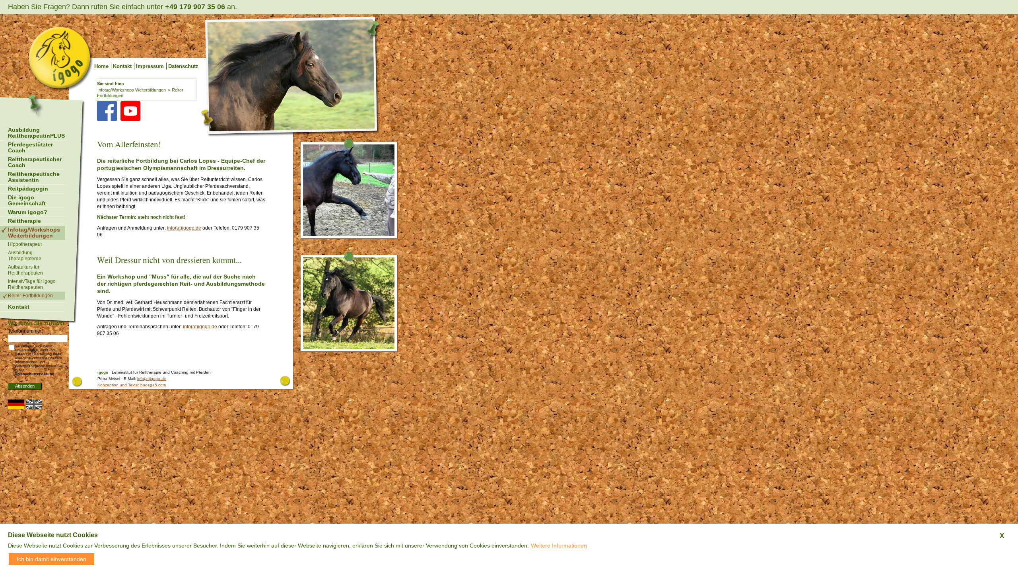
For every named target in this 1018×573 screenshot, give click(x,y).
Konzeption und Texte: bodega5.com (131, 385)
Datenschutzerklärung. (35, 374)
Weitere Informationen (559, 545)
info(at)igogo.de (184, 228)
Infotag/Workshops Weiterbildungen (131, 90)
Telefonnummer (26, 331)
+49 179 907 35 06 (195, 7)
